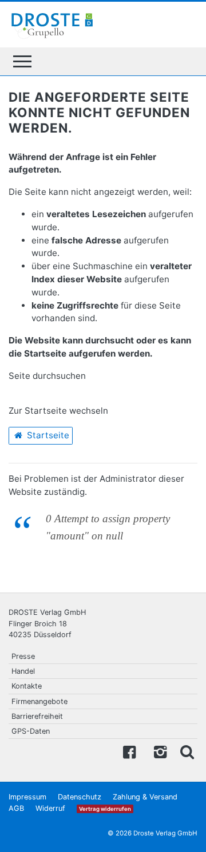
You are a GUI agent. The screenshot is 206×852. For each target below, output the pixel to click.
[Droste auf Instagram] (158, 751)
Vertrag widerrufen (105, 809)
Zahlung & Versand (145, 797)
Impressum (27, 797)
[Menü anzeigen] (22, 61)
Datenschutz (79, 797)
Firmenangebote (39, 701)
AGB (16, 808)
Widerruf (50, 808)
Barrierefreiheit (37, 716)
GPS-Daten (30, 731)
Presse (23, 656)
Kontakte (26, 686)
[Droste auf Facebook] (129, 751)
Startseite (47, 435)
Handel (23, 671)
